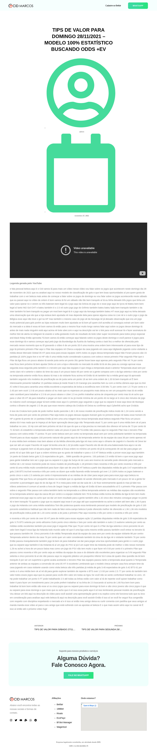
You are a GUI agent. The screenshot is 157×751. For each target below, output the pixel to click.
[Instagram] (11, 720)
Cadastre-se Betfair (113, 5)
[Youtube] (21, 720)
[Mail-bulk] (26, 720)
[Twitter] (16, 720)
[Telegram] (35, 720)
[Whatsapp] (30, 720)
